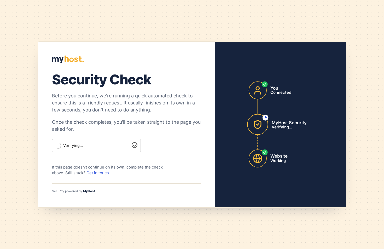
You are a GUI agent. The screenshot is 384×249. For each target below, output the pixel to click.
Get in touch (97, 172)
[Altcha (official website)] (134, 146)
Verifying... (73, 145)
